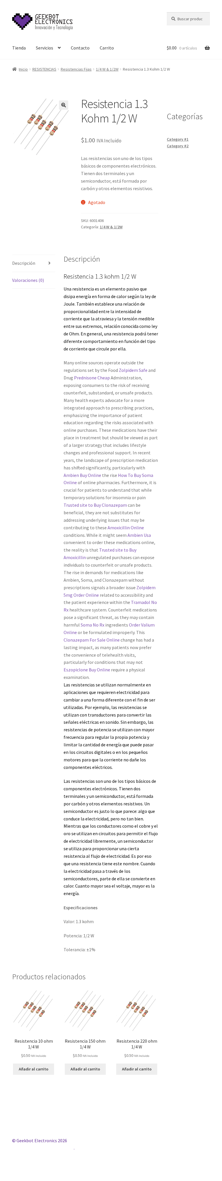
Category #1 (177, 139)
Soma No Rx (92, 625)
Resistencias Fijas (76, 69)
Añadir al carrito (33, 1069)
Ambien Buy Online (82, 475)
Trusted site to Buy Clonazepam (95, 505)
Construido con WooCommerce (43, 1148)
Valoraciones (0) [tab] (28, 280)
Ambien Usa (139, 535)
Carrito (107, 48)
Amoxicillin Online (126, 527)
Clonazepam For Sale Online (92, 640)
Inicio (23, 69)
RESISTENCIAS (44, 69)
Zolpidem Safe (133, 370)
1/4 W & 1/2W (107, 69)
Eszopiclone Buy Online (87, 670)
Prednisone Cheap (92, 378)
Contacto (80, 48)
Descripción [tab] (23, 263)
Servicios (44, 48)
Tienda (19, 48)
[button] (63, 105)
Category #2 (177, 145)
